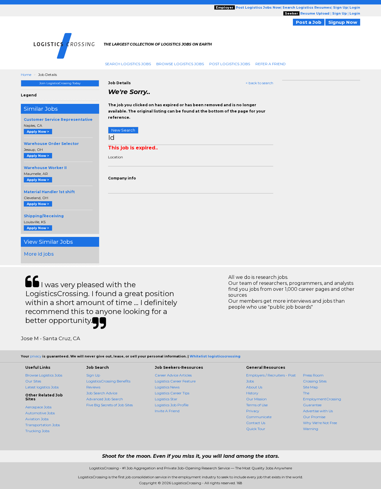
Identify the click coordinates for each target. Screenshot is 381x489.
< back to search (259, 83)
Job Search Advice (101, 393)
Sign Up (93, 375)
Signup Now (342, 22)
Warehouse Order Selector (51, 143)
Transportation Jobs (42, 425)
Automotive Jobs (40, 413)
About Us (254, 387)
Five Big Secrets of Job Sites (109, 405)
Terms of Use (257, 405)
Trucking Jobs (37, 431)
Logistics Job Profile (171, 405)
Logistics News (167, 387)
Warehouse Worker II (45, 167)
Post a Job (308, 22)
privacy (35, 356)
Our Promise (314, 417)
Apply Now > (38, 131)
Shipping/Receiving (44, 216)
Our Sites (33, 381)
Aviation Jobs (37, 419)
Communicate (258, 417)
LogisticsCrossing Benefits (108, 381)
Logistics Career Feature (175, 381)
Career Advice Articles (173, 375)
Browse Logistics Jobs (180, 64)
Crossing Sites (315, 381)
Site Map (310, 387)
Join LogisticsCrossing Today (59, 83)
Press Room (313, 375)
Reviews (93, 387)
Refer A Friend (270, 64)
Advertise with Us (318, 411)
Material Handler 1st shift (49, 192)
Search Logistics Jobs (128, 64)
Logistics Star (166, 399)
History (252, 393)
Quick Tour (255, 428)
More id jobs (39, 254)
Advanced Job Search (104, 399)
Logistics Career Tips (172, 393)
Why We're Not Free (320, 423)
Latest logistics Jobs (42, 387)
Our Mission (256, 399)
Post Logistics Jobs (229, 64)
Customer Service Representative (58, 119)
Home (26, 74)
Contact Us (255, 423)
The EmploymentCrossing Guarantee (322, 399)
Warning (310, 428)
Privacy (252, 411)
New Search (123, 130)
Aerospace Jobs (38, 407)
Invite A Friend (167, 411)
